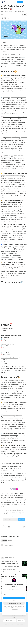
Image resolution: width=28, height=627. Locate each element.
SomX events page (11, 366)
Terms (18, 616)
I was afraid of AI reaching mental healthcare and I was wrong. (9, 563)
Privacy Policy (15, 609)
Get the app (20, 620)
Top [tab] (2, 557)
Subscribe (20, 2)
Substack (7, 624)
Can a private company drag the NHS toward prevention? (10, 575)
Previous (5, 531)
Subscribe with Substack (15, 603)
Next (23, 531)
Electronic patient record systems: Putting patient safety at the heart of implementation (12, 202)
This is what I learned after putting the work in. (10, 567)
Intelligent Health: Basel (8, 344)
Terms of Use (21, 606)
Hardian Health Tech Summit (9, 358)
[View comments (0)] (5, 18)
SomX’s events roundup (8, 368)
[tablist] (7, 540)
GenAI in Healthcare (7, 328)
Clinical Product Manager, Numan (12, 415)
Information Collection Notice (18, 607)
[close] (24, 578)
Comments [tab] (4, 540)
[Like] (2, 18)
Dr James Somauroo (11, 569)
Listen (25, 14)
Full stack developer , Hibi (10, 402)
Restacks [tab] (10, 540)
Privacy (15, 616)
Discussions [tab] (11, 557)
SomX (2, 493)
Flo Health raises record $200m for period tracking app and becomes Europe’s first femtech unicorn (14, 175)
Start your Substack (10, 620)
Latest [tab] (6, 557)
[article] (14, 566)
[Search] (25, 557)
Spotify (18, 65)
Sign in (25, 2)
